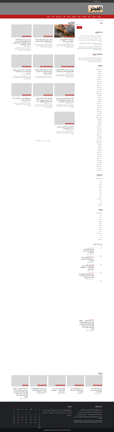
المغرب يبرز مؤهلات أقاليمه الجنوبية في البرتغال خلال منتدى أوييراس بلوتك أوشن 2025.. (43, 71)
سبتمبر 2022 (99, 164)
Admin (67, 42)
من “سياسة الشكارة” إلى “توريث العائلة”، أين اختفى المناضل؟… (89, 37)
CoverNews (61, 430)
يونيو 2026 (100, 73)
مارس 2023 (99, 152)
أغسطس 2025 (99, 93)
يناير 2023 (100, 156)
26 (30, 422)
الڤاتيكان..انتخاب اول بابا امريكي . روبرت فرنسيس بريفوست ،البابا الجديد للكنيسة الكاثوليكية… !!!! (44, 99)
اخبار (64, 16)
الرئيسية (99, 16)
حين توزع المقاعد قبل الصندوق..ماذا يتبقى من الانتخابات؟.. (91, 35)
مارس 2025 (99, 103)
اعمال (89, 16)
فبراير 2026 (99, 81)
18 (35, 419)
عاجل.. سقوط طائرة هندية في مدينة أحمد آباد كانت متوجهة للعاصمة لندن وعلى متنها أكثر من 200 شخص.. (65, 99)
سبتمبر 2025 (99, 91)
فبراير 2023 (99, 154)
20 (26, 419)
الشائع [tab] (95, 244)
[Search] (12, 16)
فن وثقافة (74, 16)
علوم (53, 16)
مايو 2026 (100, 75)
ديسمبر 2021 (99, 170)
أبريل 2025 (99, 101)
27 (26, 422)
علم (101, 200)
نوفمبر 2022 (99, 160)
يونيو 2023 (100, 146)
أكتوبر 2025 (99, 89)
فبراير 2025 (99, 105)
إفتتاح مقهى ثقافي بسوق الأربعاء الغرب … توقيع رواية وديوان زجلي (90, 40)
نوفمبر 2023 (99, 135)
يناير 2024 (100, 131)
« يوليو (40, 427)
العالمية (66, 36)
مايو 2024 (100, 123)
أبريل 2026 (99, 77)
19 (30, 419)
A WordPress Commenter (96, 57)
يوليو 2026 (100, 71)
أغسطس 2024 (99, 117)
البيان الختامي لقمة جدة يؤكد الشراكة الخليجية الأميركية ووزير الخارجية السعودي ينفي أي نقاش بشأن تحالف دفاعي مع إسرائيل (90, 59)
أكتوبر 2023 (99, 137)
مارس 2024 (99, 127)
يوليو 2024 (100, 119)
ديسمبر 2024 (99, 109)
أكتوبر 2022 (99, 162)
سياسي (93, 16)
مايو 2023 (100, 148)
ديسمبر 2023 (99, 133)
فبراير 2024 (99, 129)
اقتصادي (84, 16)
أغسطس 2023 (99, 141)
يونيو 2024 (100, 121)
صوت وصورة (58, 16)
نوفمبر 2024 (99, 111)
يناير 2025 (100, 107)
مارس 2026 (99, 79)
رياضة (79, 16)
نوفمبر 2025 (99, 87)
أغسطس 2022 (99, 166)
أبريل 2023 (99, 150)
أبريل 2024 (99, 125)
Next (37, 140)
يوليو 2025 (100, 95)
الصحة (68, 16)
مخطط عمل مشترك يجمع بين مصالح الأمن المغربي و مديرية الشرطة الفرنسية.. (22, 71)
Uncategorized (99, 178)
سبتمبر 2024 (99, 115)
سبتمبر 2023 (99, 139)
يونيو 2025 (100, 97)
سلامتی (48, 16)
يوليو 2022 (100, 168)
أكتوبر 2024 (99, 113)
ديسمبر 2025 (99, 85)
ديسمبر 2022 (99, 158)
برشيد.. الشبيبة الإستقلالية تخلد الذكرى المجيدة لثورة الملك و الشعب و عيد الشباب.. (90, 44)
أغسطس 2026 (99, 69)
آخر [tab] (101, 244)
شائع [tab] (98, 244)
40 (39, 140)
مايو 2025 (100, 99)
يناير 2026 (100, 83)
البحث (101, 23)
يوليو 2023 (100, 144)
